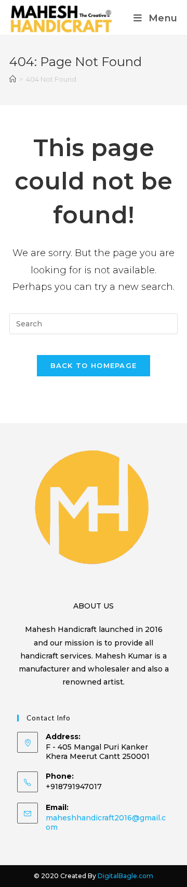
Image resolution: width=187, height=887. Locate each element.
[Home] (12, 79)
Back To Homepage (93, 365)
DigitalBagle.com (125, 876)
